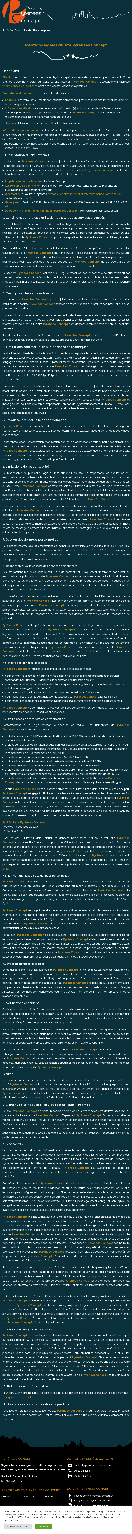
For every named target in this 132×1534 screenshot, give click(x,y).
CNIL (5, 868)
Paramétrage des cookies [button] (18, 1526)
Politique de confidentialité (18, 1397)
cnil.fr (5, 559)
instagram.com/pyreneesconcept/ (92, 1500)
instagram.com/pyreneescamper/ (91, 1505)
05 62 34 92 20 (83, 1475)
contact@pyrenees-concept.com (93, 1465)
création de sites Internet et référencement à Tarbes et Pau (86, 194)
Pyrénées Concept (13, 30)
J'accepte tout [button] (43, 1526)
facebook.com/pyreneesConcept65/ (93, 1495)
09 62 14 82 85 (82, 1470)
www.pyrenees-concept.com (19, 86)
